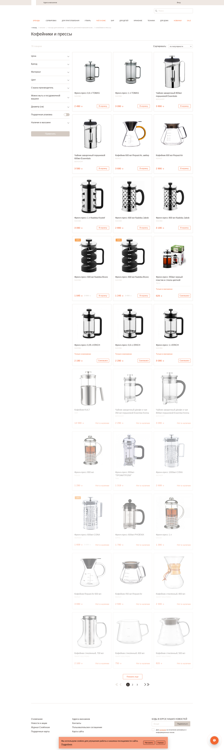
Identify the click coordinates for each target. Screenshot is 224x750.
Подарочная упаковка (41, 114)
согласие (162, 730)
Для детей (124, 21)
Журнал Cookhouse (40, 727)
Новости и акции (39, 723)
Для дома (164, 21)
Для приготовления (70, 21)
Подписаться (182, 724)
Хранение (138, 21)
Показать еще (132, 677)
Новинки (178, 21)
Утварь (88, 21)
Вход (179, 3)
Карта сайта (78, 731)
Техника (151, 21)
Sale (189, 21)
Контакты (76, 723)
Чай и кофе (101, 21)
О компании (37, 719)
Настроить (149, 743)
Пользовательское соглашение (87, 727)
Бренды (36, 21)
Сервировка (51, 21)
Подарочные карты (40, 731)
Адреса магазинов (50, 3)
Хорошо (161, 743)
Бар (112, 21)
